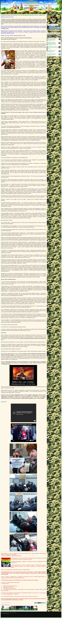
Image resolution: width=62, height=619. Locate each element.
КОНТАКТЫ (36, 13)
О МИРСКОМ (15, 13)
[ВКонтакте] (34, 602)
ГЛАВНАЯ (3, 13)
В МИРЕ (20, 13)
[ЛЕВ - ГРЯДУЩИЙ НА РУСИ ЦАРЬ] (53, 23)
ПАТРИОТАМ (26, 13)
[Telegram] (45, 602)
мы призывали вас (8, 19)
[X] (38, 602)
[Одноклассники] (36, 602)
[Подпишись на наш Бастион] (54, 29)
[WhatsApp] (42, 602)
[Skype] (43, 602)
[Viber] (41, 602)
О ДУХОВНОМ (9, 13)
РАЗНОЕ (31, 13)
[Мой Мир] (37, 602)
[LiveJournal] (40, 602)
